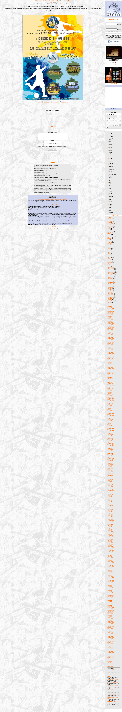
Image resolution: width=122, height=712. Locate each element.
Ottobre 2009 (110, 414)
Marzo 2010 (109, 420)
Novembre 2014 (110, 490)
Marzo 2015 (109, 495)
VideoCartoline (110, 276)
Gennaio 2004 (110, 328)
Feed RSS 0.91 (114, 19)
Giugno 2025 (110, 648)
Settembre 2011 (110, 443)
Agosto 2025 (110, 651)
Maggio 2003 (110, 318)
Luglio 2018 (109, 545)
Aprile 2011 (109, 437)
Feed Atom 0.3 (114, 21)
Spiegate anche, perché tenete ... (113, 694)
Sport (61, 3)
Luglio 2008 (109, 395)
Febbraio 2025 (110, 643)
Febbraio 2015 (110, 494)
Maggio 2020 (110, 572)
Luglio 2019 (109, 560)
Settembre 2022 (110, 607)
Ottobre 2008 (110, 399)
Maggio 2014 (110, 483)
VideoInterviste (110, 287)
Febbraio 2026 (110, 658)
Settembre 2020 (110, 577)
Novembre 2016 (110, 520)
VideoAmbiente (110, 268)
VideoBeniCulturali (111, 274)
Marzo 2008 (109, 391)
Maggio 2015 (110, 498)
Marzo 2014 (109, 480)
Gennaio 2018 (110, 538)
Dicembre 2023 (110, 626)
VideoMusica (110, 291)
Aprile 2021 (109, 586)
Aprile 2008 (109, 392)
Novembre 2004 (110, 341)
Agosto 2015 (110, 501)
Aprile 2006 (109, 362)
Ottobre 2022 (110, 609)
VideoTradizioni (110, 300)
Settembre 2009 (110, 413)
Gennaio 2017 (110, 523)
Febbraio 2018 (110, 539)
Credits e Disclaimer (52, 228)
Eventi (108, 244)
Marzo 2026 (109, 660)
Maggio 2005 (110, 348)
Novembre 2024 (110, 640)
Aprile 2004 (109, 332)
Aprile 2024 (109, 631)
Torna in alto (52, 226)
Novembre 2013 (110, 475)
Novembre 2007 (110, 386)
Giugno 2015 (110, 499)
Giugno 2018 (110, 544)
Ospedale (109, 257)
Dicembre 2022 (110, 611)
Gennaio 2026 (110, 657)
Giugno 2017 (110, 529)
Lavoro (108, 249)
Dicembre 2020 (110, 581)
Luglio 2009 (109, 410)
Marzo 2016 (109, 510)
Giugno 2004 (110, 334)
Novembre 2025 (110, 655)
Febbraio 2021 (110, 584)
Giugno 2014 (110, 484)
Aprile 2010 (109, 422)
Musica (108, 256)
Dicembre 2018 (110, 551)
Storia (108, 266)
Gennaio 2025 (110, 642)
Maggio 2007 (110, 378)
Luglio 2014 (109, 485)
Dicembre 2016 (110, 521)
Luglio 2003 (109, 321)
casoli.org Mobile (113, 83)
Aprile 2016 (109, 511)
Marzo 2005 (109, 346)
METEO (114, 33)
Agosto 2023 (110, 621)
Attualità (109, 222)
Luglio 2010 (109, 425)
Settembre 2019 (110, 562)
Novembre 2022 (110, 610)
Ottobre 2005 (110, 354)
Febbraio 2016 (110, 509)
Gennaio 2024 (110, 627)
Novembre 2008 (110, 400)
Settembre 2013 (110, 473)
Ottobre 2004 (110, 339)
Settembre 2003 (110, 323)
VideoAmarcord (110, 267)
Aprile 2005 (109, 347)
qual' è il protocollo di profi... (113, 682)
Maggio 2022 (110, 602)
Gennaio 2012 (110, 448)
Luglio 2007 (109, 381)
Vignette (109, 302)
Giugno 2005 (110, 349)
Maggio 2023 (110, 617)
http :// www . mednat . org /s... (113, 705)
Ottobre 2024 (110, 638)
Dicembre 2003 (110, 327)
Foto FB (109, 246)
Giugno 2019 (110, 559)
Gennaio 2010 (110, 418)
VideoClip (109, 277)
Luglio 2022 (109, 605)
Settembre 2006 (110, 368)
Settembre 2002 (110, 308)
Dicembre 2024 (110, 641)
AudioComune (110, 223)
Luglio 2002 (109, 306)
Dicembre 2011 (110, 447)
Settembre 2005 (110, 353)
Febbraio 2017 (110, 524)
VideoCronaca (110, 281)
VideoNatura (109, 292)
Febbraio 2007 (110, 374)
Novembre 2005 (110, 356)
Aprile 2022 (109, 601)
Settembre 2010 (110, 428)
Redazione (44, 3)
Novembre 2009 (110, 415)
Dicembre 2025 (110, 656)
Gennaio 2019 (110, 552)
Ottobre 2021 (110, 594)
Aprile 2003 (109, 317)
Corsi (108, 239)
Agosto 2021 (110, 591)
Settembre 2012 (110, 458)
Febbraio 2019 (110, 554)
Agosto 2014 (110, 486)
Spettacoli (109, 263)
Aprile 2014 (109, 481)
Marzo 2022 (109, 600)
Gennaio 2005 (110, 343)
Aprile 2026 (109, 661)
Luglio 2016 (109, 515)
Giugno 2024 (110, 633)
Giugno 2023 (110, 618)
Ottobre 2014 (110, 489)
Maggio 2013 (110, 468)
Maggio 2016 (110, 513)
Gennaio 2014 (110, 478)
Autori (69, 0)
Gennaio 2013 (110, 463)
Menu (108, 252)
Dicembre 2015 (110, 506)
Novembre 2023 (110, 625)
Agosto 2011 (110, 442)
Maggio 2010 (110, 423)
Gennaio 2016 (110, 508)
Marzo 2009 (109, 405)
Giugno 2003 (110, 319)
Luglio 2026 (109, 665)
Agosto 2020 (110, 576)
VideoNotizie (51, 0)
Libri (108, 251)
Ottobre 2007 (110, 384)
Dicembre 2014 (110, 491)
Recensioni (109, 259)
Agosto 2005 (110, 352)
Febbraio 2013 (110, 464)
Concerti (109, 237)
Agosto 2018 (110, 546)
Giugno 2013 (110, 469)
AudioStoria (109, 227)
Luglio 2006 (109, 366)
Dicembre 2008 (110, 402)
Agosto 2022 (110, 606)
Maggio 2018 (110, 542)
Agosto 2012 (110, 457)
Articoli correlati (52, 13)
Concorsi (109, 238)
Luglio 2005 (109, 351)
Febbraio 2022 (110, 599)
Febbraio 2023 (110, 613)
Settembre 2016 (110, 518)
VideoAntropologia (111, 271)
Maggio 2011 (110, 438)
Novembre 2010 (110, 430)
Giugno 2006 (110, 364)
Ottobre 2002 (110, 310)
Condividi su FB (64, 102)
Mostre (108, 253)
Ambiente (109, 218)
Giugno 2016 (110, 514)
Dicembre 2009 (110, 417)
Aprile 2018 (109, 541)
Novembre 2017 (110, 535)
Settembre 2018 (110, 547)
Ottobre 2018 (110, 549)
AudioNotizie (57, 0)
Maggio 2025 (110, 647)
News (41, 0)
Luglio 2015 (109, 500)
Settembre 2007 (110, 383)
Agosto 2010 (110, 427)
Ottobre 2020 (110, 579)
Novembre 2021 (110, 595)
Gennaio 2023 (110, 612)
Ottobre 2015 (110, 504)
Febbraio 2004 (110, 329)
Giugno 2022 (110, 604)
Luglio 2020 (109, 575)
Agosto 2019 (110, 561)
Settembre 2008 (110, 398)
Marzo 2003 (109, 316)
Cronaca (109, 241)
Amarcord (109, 217)
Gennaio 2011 (110, 433)
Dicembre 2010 (110, 432)
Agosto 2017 (110, 531)
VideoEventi (109, 283)
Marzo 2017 (109, 525)
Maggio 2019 (110, 557)
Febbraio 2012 (110, 449)
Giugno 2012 (110, 454)
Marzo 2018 (109, 540)
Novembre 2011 (110, 445)
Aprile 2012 (109, 452)
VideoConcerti (110, 278)
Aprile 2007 (109, 377)
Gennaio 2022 (110, 597)
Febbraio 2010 (110, 419)
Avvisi (108, 229)
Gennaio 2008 (110, 388)
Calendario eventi (110, 232)
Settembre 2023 (110, 622)
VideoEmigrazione (111, 282)
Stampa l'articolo (47, 102)
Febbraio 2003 (110, 315)
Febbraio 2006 (110, 359)
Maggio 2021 (110, 587)
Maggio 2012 (110, 453)
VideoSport (109, 298)
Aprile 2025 (109, 646)
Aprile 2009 (109, 407)
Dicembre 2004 (110, 342)
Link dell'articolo (55, 102)
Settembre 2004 (110, 338)
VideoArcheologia (111, 272)
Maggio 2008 (110, 393)
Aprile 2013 (109, 466)
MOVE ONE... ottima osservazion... (111, 690)
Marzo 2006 (109, 361)
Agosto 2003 (110, 322)
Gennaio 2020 (110, 567)
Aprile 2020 (109, 571)
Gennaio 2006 (110, 358)
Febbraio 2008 (110, 389)
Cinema (108, 233)
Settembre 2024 (110, 637)
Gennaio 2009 (110, 403)
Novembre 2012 (110, 460)
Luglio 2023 (109, 620)
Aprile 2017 (109, 526)
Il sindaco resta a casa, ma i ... (113, 679)
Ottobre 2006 (110, 369)
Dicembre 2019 (110, 566)
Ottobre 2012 (110, 459)
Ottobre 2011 (110, 444)
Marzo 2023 (109, 615)
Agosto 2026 (110, 666)
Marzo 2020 (109, 570)
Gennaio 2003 (110, 313)
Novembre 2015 (110, 505)
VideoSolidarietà (110, 295)
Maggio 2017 (110, 528)
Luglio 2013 (109, 470)
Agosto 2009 (110, 412)
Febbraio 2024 (110, 628)
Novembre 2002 (110, 311)
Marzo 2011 (109, 435)
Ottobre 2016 (110, 519)
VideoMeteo (109, 289)
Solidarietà (109, 262)
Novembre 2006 (110, 371)
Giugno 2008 (110, 394)
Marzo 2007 (109, 376)
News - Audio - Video (113, 215)
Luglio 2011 (109, 440)
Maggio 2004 (110, 333)
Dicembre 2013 (110, 476)
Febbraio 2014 (110, 479)
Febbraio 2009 (110, 404)
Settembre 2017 (110, 533)
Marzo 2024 (109, 630)
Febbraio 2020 (110, 569)
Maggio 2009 (110, 408)
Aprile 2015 (109, 496)
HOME (37, 0)
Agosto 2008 (110, 397)
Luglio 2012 (109, 455)
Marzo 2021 (109, 585)
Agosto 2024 (110, 636)
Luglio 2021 (109, 590)
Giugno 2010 (110, 424)
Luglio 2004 (109, 336)
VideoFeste (109, 284)
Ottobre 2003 (110, 324)
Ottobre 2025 (110, 653)
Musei (108, 254)
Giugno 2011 (110, 439)
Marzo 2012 (109, 450)
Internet (108, 247)
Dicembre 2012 (110, 462)
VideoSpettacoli (110, 297)
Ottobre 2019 (110, 564)
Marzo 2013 (109, 465)
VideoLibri (109, 288)
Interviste (109, 248)
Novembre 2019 (110, 565)
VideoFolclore (110, 286)
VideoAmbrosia (110, 269)
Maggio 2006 (110, 363)
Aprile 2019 (109, 556)
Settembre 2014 (110, 488)
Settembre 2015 (110, 503)
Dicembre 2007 (110, 387)
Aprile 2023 (109, 616)
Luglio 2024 (109, 635)
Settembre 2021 (110, 592)
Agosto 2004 (110, 337)
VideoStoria (109, 299)
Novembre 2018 (110, 550)
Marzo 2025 (109, 645)
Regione (109, 261)
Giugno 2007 (110, 379)
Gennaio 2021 (110, 582)
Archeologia (109, 221)
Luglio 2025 (109, 650)
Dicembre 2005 (110, 357)
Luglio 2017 (109, 530)
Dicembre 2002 (110, 312)
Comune (109, 234)
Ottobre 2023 (110, 623)
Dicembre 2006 (110, 372)
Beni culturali (110, 231)
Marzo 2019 (109, 555)
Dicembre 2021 (110, 596)
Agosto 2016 (110, 516)
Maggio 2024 (110, 632)
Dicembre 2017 (110, 536)
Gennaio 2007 (110, 373)
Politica (108, 258)
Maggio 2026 (110, 662)
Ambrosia (109, 220)
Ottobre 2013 (110, 474)
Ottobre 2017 (110, 534)
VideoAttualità (110, 273)
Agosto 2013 (110, 471)
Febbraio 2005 (110, 344)
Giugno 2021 (110, 589)
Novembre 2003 (110, 326)
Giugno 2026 (110, 663)
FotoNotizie (45, 0)
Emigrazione (109, 243)
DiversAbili (109, 242)
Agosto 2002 (110, 307)
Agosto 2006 (110, 367)
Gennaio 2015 (110, 493)
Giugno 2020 (110, 574)
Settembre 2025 (110, 652)
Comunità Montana (111, 236)
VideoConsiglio (110, 279)
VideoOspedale (110, 293)
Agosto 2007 (110, 382)
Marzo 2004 (109, 331)
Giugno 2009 (110, 409)
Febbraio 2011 (110, 434)
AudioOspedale (110, 226)
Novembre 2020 (110, 580)
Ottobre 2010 (110, 429)
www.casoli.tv (114, 64)
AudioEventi (109, 224)
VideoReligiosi (110, 294)
